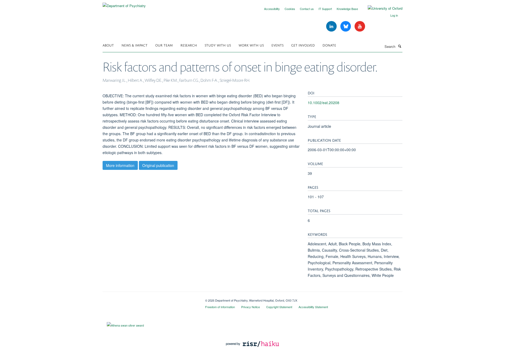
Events (277, 44)
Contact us (307, 9)
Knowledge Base (347, 9)
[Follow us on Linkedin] (332, 26)
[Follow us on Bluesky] (346, 26)
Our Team (164, 44)
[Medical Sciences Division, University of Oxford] (150, 298)
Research (188, 44)
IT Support (325, 9)
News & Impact (135, 44)
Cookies (290, 9)
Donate (329, 44)
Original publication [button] (158, 165)
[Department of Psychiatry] (124, 3)
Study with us (218, 44)
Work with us (251, 44)
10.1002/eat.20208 (323, 102)
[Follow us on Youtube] (360, 26)
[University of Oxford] (381, 8)
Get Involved (303, 44)
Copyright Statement (279, 307)
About (108, 44)
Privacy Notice (250, 307)
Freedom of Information (220, 307)
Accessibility (272, 9)
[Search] (399, 46)
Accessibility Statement (313, 307)
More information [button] (120, 165)
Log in (394, 15)
